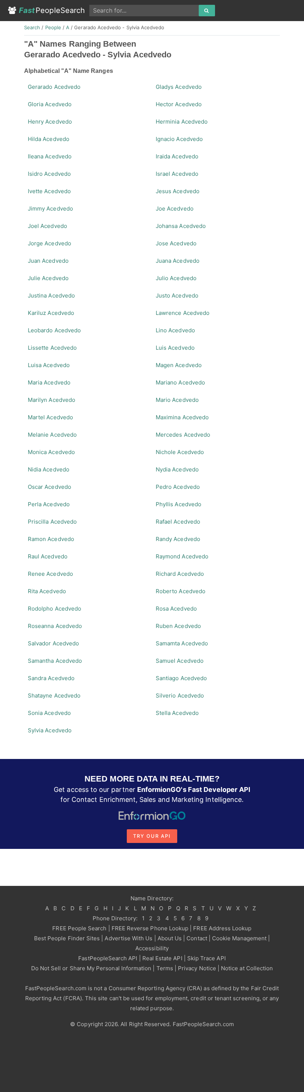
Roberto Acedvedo (180, 591)
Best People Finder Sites (67, 938)
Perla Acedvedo (49, 504)
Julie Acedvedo (48, 278)
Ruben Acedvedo (178, 625)
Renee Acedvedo (50, 573)
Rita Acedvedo (47, 591)
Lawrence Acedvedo (182, 312)
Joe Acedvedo (175, 208)
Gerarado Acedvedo (54, 86)
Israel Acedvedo (177, 173)
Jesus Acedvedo (177, 191)
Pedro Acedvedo (178, 486)
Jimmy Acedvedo (50, 208)
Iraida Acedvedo (177, 156)
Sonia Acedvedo (49, 712)
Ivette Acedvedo (49, 191)
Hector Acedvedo (179, 104)
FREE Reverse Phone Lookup (150, 928)
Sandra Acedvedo (51, 678)
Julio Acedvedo (176, 278)
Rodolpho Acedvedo (54, 608)
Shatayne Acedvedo (54, 695)
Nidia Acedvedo (48, 469)
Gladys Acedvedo (179, 86)
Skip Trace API (206, 958)
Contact (196, 938)
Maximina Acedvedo (182, 417)
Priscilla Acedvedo (52, 521)
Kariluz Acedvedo (51, 312)
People (53, 27)
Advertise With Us (128, 938)
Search (32, 27)
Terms (164, 968)
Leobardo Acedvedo (54, 330)
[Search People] (207, 11)
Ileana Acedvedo (50, 156)
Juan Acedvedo (48, 260)
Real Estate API (162, 958)
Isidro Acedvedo (49, 173)
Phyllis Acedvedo (178, 504)
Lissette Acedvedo (52, 347)
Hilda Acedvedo (48, 138)
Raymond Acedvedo (182, 556)
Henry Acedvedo (50, 121)
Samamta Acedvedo (182, 643)
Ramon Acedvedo (51, 538)
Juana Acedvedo (177, 260)
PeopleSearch (52, 10)
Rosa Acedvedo (176, 608)
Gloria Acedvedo (50, 104)
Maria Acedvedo (49, 382)
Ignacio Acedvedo (179, 138)
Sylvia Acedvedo (50, 730)
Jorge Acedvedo (49, 243)
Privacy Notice (197, 968)
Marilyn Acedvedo (51, 399)
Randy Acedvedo (178, 538)
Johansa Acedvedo (181, 225)
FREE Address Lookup (222, 928)
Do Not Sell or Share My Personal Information (91, 968)
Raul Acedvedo (47, 556)
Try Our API (152, 836)
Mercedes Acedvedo (183, 434)
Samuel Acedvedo (180, 660)
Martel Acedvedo (50, 417)
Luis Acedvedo (175, 347)
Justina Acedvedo (51, 295)
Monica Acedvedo (51, 452)
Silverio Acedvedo (180, 695)
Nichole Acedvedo (180, 452)
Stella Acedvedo (177, 712)
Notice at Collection (247, 968)
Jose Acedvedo (176, 243)
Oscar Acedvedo (49, 486)
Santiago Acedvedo (181, 678)
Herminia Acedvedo (182, 121)
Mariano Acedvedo (180, 382)
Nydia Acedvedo (177, 469)
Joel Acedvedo (47, 225)
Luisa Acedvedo (49, 365)
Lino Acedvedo (175, 330)
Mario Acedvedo (177, 399)
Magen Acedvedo (179, 365)
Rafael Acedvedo (178, 521)
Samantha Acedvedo (55, 660)
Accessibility (152, 948)
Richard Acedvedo (180, 573)
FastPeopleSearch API (107, 958)
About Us (170, 938)
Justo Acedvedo (177, 295)
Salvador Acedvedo (53, 643)
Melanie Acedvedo (52, 434)
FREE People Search (79, 928)
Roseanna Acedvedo (55, 625)
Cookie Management (239, 938)
